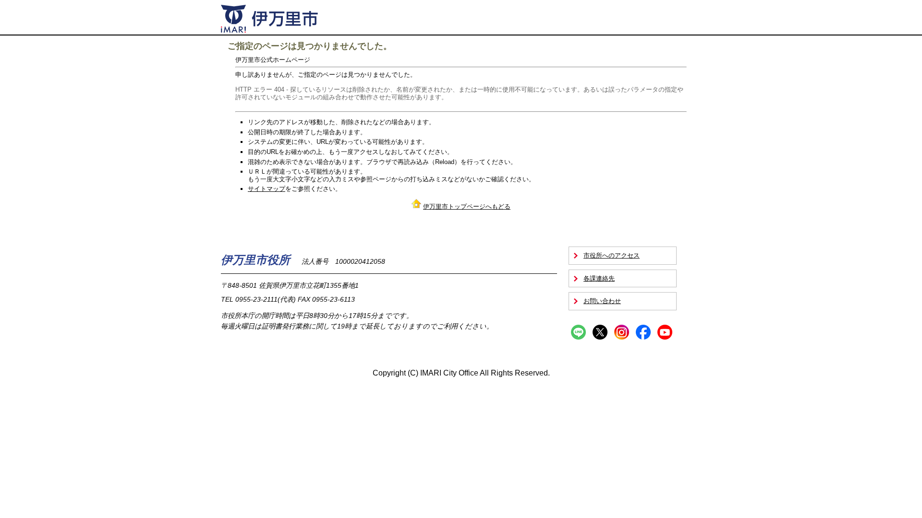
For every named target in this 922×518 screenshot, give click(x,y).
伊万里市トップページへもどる (466, 206)
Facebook (643, 332)
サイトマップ (266, 188)
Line (578, 332)
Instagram (621, 332)
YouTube (664, 332)
